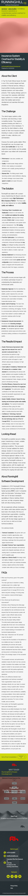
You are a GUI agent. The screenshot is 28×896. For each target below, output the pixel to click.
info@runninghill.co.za (12, 856)
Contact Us (21, 757)
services (4, 9)
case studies (12, 9)
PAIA (11, 888)
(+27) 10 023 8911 (11, 852)
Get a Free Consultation (9, 757)
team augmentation (12, 514)
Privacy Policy (14, 885)
